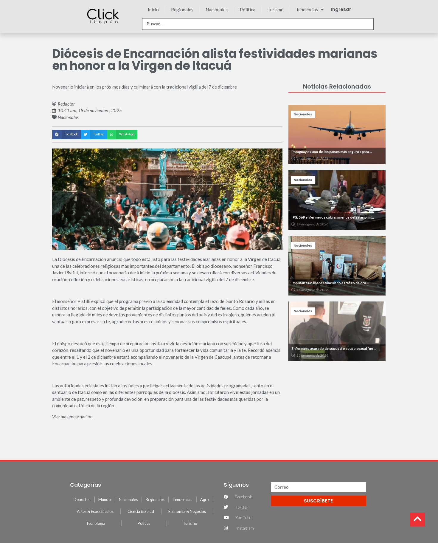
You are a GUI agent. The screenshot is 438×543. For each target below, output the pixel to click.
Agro (204, 499)
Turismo (276, 9)
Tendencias (307, 9)
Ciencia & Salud (141, 511)
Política (247, 9)
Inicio (153, 9)
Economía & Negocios (187, 511)
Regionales (182, 9)
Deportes (82, 499)
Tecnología (95, 523)
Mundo (104, 499)
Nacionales (217, 9)
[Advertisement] (337, 407)
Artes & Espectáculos (95, 511)
